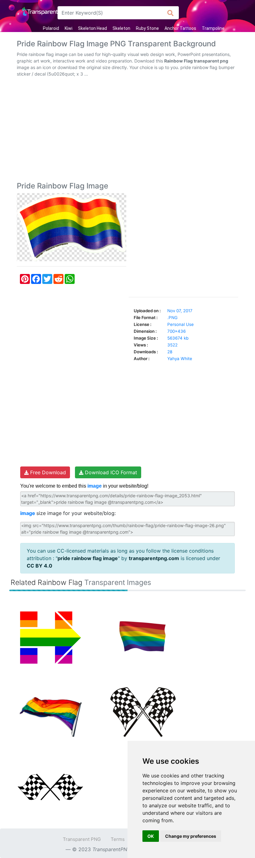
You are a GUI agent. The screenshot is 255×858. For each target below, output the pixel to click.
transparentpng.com (154, 558)
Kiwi (68, 28)
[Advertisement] (127, 130)
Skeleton (121, 28)
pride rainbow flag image (88, 558)
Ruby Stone (147, 28)
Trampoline (213, 28)
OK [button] (150, 836)
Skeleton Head (92, 28)
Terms (118, 839)
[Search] (170, 12)
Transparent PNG (82, 839)
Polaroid (51, 28)
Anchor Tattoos (180, 28)
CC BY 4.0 (39, 566)
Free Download (47, 472)
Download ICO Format (110, 472)
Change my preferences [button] (190, 836)
